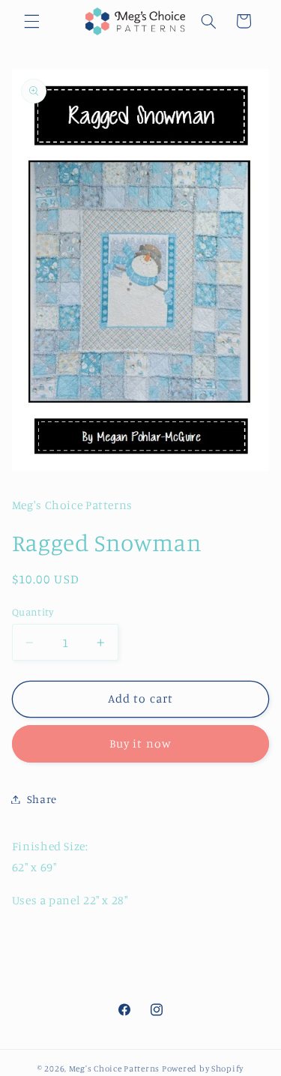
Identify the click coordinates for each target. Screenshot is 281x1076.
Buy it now (140, 743)
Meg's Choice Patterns (114, 1068)
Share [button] (42, 799)
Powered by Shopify (203, 1068)
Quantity (32, 612)
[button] (31, 21)
